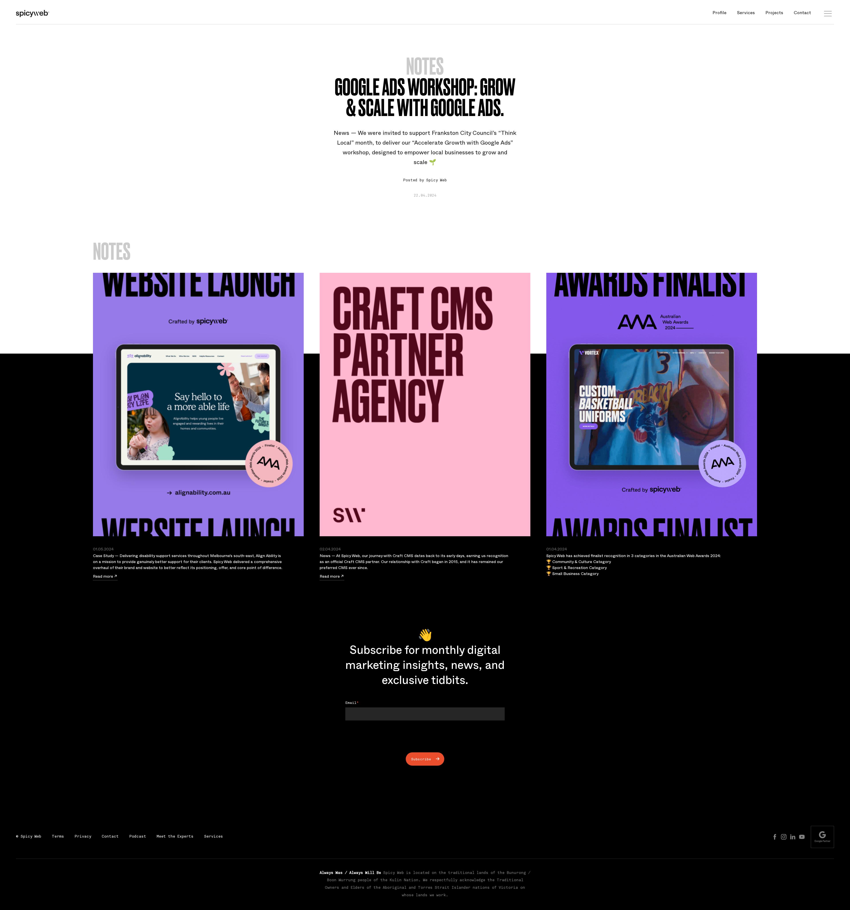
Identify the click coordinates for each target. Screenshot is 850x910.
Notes (425, 66)
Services (746, 13)
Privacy (83, 836)
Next (421, 730)
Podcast (137, 836)
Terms (58, 836)
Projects (774, 13)
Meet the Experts (175, 836)
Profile (719, 13)
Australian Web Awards (688, 557)
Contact (802, 13)
